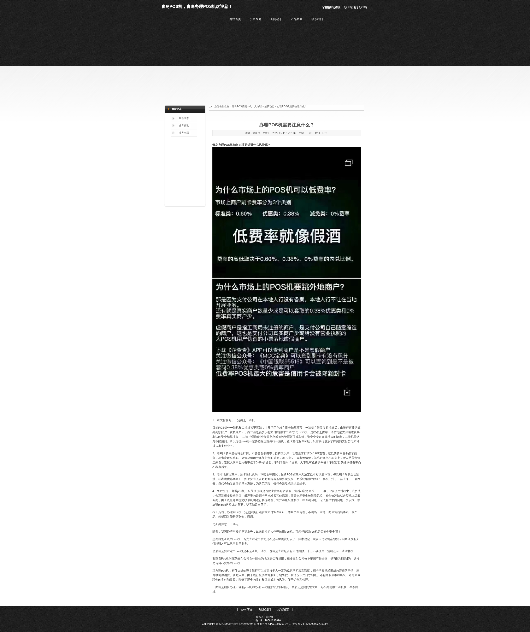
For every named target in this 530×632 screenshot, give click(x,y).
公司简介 (255, 19)
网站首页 (235, 19)
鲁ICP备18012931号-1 (278, 623)
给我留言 (283, 609)
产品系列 (296, 19)
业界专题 (184, 132)
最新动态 (269, 106)
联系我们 (317, 19)
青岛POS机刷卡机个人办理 (247, 106)
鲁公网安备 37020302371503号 (310, 623)
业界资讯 (184, 125)
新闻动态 (276, 19)
